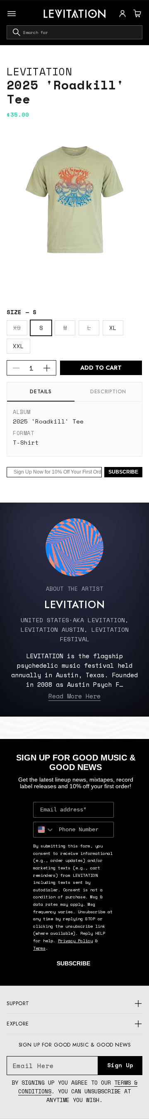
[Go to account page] (122, 13)
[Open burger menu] (12, 14)
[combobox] (74, 32)
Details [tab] (40, 391)
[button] (136, 13)
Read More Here (74, 695)
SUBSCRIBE (123, 472)
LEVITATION (39, 71)
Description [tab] (108, 391)
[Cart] (136, 13)
